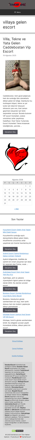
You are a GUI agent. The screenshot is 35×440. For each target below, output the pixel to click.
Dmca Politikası (17, 341)
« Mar (16, 209)
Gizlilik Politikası (17, 356)
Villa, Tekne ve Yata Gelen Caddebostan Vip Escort (17, 45)
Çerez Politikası (17, 348)
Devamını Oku (10, 132)
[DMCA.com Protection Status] (17, 431)
